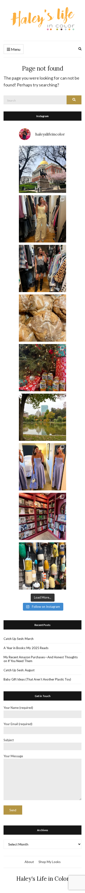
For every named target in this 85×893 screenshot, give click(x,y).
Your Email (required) (18, 724)
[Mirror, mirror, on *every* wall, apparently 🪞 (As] (42, 466)
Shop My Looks (49, 862)
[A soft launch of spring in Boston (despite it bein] (42, 169)
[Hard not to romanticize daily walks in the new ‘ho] (42, 516)
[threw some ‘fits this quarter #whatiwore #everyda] (42, 268)
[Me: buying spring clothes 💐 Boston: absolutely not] (42, 218)
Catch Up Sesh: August (19, 670)
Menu (15, 49)
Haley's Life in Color (42, 878)
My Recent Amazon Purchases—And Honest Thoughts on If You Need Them (41, 659)
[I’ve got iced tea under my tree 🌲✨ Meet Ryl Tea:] (42, 367)
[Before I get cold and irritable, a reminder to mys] (42, 417)
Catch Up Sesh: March (19, 639)
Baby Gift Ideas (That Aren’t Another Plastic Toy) (37, 679)
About (29, 862)
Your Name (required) (18, 708)
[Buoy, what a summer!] (42, 566)
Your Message (13, 756)
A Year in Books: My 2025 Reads (26, 648)
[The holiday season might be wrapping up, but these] (42, 318)
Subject (9, 740)
